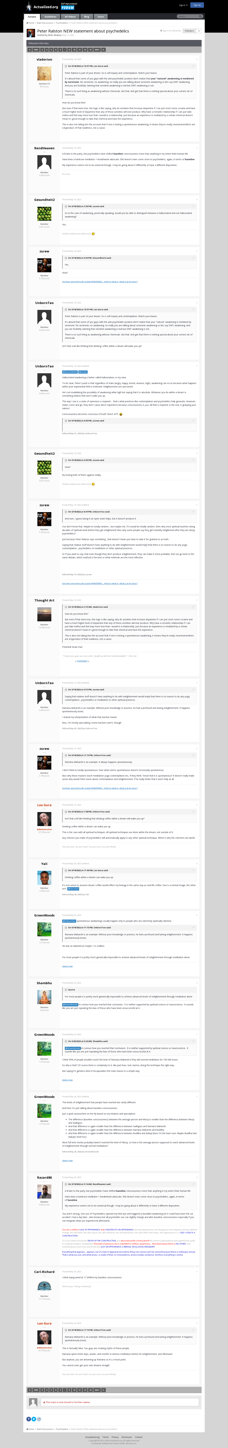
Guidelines (50, 16)
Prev (36, 50)
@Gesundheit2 (70, 372)
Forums (32, 16)
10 (74, 49)
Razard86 (44, 1177)
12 (85, 49)
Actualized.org (92, 1437)
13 (90, 49)
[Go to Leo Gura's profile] (44, 819)
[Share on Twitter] (33, 1419)
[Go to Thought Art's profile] (44, 614)
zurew (96, 206)
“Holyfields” (82, 661)
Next (97, 50)
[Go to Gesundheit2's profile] (44, 214)
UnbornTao (44, 303)
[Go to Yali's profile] (44, 878)
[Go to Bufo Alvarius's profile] (31, 33)
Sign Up (197, 5)
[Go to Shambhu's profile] (44, 997)
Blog (86, 16)
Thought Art (44, 600)
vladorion (44, 59)
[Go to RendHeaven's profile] (44, 162)
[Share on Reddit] (39, 1418)
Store (101, 16)
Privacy (115, 1437)
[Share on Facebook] (28, 1419)
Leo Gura (98, 66)
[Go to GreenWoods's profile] (44, 929)
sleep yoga (67, 966)
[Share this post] (197, 59)
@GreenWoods (70, 1004)
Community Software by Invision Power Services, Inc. (114, 1443)
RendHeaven (44, 148)
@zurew (83, 372)
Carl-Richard (44, 1272)
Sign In (182, 5)
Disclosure (126, 1437)
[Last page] (103, 50)
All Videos (70, 16)
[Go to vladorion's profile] (44, 73)
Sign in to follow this (172, 30)
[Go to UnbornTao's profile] (44, 317)
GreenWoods (44, 915)
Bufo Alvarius (54, 35)
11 (79, 49)
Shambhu (44, 983)
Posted (71, 59)
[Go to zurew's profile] (44, 265)
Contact (139, 1437)
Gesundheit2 (44, 200)
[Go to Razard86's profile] (44, 1192)
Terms (105, 1437)
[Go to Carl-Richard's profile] (44, 1286)
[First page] (29, 50)
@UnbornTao (69, 921)
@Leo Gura (73, 888)
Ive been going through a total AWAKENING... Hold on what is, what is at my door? (100, 281)
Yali (44, 864)
